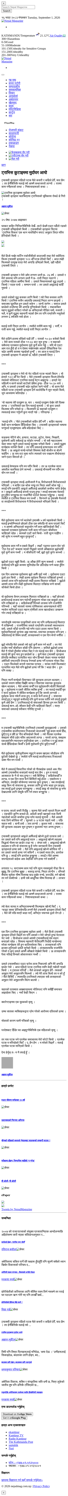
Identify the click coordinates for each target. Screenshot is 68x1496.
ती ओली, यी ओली (8, 1181)
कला (11, 105)
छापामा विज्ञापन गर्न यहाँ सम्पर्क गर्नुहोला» (22, 1480)
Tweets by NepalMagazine (16, 1209)
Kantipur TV (16, 1435)
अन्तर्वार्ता (13, 96)
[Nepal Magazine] (12, 20)
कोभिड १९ (14, 139)
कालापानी (14, 133)
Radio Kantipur (17, 1438)
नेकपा (12, 146)
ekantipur (14, 1432)
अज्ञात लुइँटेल (7, 206)
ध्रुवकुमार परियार (10, 1369)
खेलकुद (13, 102)
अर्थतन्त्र (13, 99)
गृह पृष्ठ (12, 79)
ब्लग (3, 164)
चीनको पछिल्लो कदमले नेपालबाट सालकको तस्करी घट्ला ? (25, 1140)
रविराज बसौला (9, 1249)
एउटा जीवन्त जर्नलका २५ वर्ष (13, 1100)
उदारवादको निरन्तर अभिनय (12, 1120)
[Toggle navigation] (2, 74)
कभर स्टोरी (14, 83)
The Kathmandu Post (21, 1441)
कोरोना (12, 136)
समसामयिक (15, 89)
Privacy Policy (41, 1486)
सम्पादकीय (14, 86)
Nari (11, 1448)
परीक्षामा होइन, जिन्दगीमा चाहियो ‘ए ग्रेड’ (18, 1160)
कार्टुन (12, 112)
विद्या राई (5, 1309)
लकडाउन (14, 142)
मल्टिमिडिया (15, 109)
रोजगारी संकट (16, 129)
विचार (12, 92)
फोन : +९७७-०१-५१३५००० (23, 1462)
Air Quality (58, 35)
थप (10, 115)
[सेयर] (5, 213)
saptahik (13, 1445)
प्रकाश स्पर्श (7, 1279)
